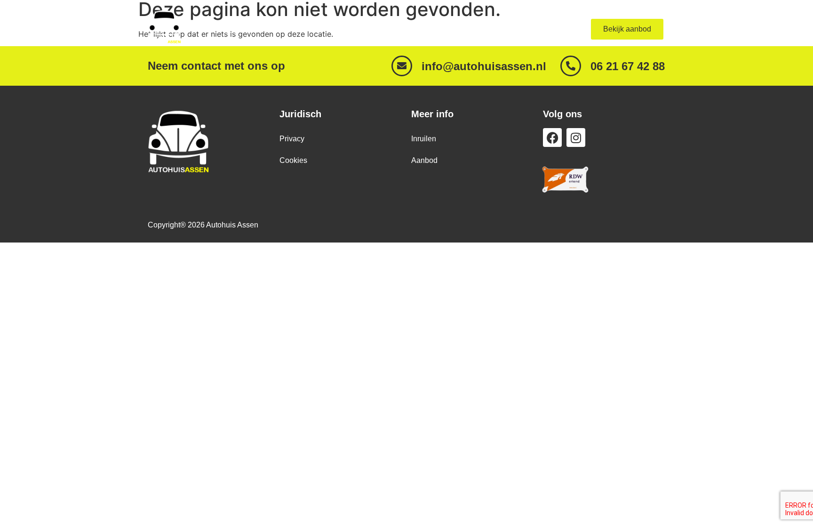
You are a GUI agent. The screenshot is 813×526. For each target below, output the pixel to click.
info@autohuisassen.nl (484, 66)
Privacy (291, 139)
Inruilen (423, 139)
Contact (545, 29)
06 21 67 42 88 (627, 66)
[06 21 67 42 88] (570, 66)
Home (454, 29)
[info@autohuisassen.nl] (401, 66)
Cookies (293, 160)
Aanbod (498, 29)
